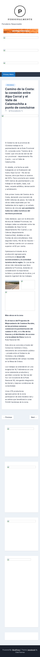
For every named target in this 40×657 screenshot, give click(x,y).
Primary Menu (8, 74)
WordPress (16, 650)
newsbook (31, 650)
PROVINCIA (10, 85)
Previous (7, 417)
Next (34, 417)
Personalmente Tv (17, 111)
